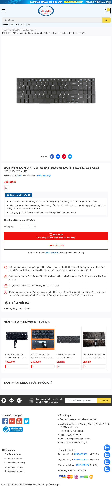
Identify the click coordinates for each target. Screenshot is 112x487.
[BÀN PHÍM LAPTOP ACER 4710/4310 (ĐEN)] (42, 339)
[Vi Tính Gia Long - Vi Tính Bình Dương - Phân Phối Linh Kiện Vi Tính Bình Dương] (56, 11)
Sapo (57, 484)
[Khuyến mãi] (56, 2)
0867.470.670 (83, 465)
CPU (17, 24)
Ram (11, 24)
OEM (19, 175)
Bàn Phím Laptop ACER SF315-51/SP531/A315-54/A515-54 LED (94, 357)
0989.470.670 (81, 459)
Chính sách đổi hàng (13, 466)
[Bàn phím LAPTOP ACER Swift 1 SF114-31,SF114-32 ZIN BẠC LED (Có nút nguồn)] (17, 339)
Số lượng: (9, 226)
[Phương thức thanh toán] (76, 476)
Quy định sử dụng (12, 454)
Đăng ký (104, 400)
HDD (22, 24)
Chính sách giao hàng (14, 462)
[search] (106, 20)
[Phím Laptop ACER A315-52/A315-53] (68, 339)
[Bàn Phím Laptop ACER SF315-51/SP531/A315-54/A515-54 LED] (94, 339)
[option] (56, 91)
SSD (28, 24)
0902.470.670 (52, 252)
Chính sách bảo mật (13, 458)
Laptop (5, 24)
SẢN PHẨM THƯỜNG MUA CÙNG (27, 322)
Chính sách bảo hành (14, 471)
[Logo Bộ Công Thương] (28, 429)
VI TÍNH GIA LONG (31, 484)
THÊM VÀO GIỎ (56, 245)
